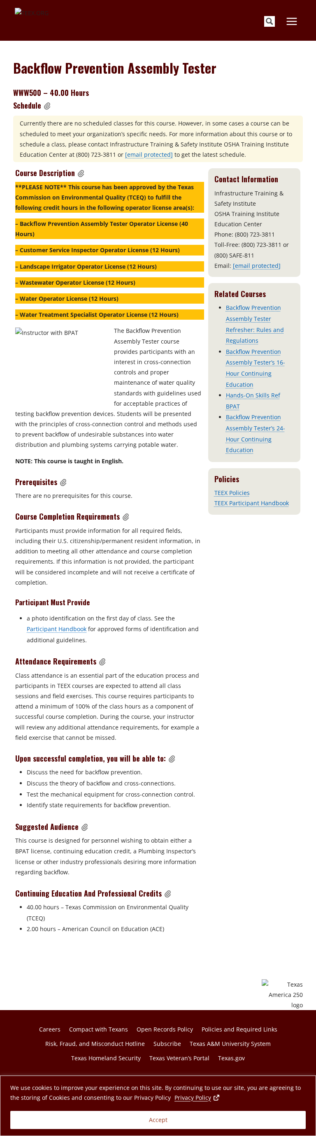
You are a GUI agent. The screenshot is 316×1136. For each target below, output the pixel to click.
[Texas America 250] (282, 995)
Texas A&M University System (230, 1044)
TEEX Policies (232, 493)
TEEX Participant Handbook (251, 503)
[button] (47, 106)
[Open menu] (291, 21)
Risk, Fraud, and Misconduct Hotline (95, 1044)
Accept (158, 1120)
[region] (158, 1106)
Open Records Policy (165, 1029)
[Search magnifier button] (269, 21)
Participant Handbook (56, 629)
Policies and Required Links (239, 1029)
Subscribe (167, 1044)
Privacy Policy (197, 1097)
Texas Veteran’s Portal (179, 1058)
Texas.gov (231, 1058)
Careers (49, 1029)
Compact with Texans (98, 1029)
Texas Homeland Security (106, 1058)
